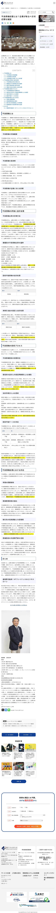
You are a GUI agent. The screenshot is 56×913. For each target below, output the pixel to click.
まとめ (6, 106)
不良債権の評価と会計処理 (11, 80)
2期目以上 (31, 811)
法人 (22, 807)
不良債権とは (7, 73)
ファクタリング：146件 (46, 44)
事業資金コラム (28, 873)
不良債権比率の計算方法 (13, 82)
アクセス (35, 878)
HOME (2, 8)
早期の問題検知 (10, 99)
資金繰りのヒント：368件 (46, 37)
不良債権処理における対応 (11, 97)
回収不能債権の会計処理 (13, 85)
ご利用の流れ (16, 873)
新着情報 (7, 8)
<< (9, 735)
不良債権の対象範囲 (11, 75)
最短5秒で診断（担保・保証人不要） (28, 826)
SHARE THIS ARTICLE (17, 710)
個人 (27, 807)
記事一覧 (19, 781)
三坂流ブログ (27, 876)
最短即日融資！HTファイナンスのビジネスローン (19, 108)
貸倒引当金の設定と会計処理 (14, 87)
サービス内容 (5, 873)
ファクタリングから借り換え (6, 880)
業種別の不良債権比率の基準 (14, 83)
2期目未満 (23, 811)
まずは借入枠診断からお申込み (18, 605)
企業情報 (35, 875)
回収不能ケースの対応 (12, 96)
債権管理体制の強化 (11, 101)
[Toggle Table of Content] (33, 70)
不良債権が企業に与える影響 (14, 78)
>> (27, 735)
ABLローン (4, 883)
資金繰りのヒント (14, 8)
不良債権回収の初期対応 (13, 90)
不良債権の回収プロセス (10, 89)
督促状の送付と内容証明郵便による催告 (17, 92)
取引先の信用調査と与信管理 (14, 103)
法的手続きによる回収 (12, 94)
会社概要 (36, 873)
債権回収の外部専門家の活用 (14, 104)
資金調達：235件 (44, 47)
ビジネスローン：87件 (46, 41)
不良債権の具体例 (11, 76)
